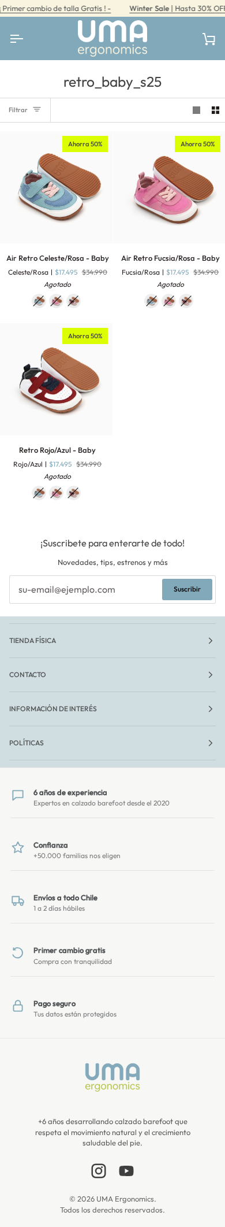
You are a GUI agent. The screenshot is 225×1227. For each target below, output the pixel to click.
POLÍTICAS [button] (26, 742)
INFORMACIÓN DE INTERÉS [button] (53, 708)
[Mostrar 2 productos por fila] (215, 110)
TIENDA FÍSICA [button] (32, 640)
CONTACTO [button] (27, 674)
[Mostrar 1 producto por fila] (196, 110)
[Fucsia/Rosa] (56, 301)
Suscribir (187, 589)
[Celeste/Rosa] (39, 301)
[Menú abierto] (26, 38)
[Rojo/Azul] (73, 301)
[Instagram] (98, 1171)
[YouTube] (126, 1171)
